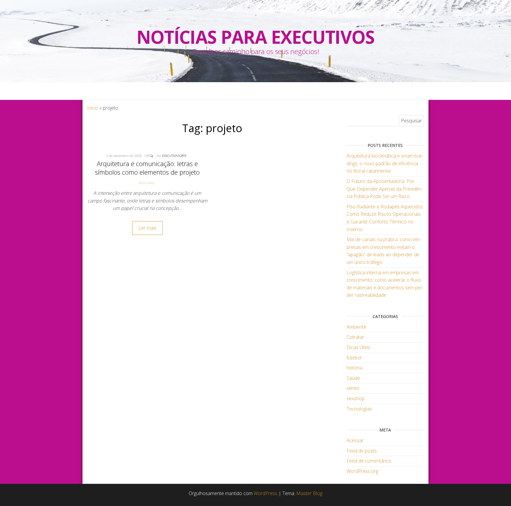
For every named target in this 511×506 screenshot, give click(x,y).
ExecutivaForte (174, 155)
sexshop (356, 398)
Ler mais (147, 228)
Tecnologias (359, 409)
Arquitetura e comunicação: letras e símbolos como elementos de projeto (147, 167)
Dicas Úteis (146, 183)
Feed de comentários (369, 461)
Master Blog (309, 493)
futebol (354, 357)
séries (353, 388)
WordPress (265, 493)
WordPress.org (362, 471)
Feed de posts (362, 450)
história (354, 367)
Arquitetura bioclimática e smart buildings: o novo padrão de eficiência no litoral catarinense (385, 163)
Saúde (353, 378)
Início (92, 108)
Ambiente (356, 327)
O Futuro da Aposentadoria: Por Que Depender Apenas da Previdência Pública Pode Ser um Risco (385, 189)
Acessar (355, 440)
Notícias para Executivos (255, 37)
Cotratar (355, 337)
